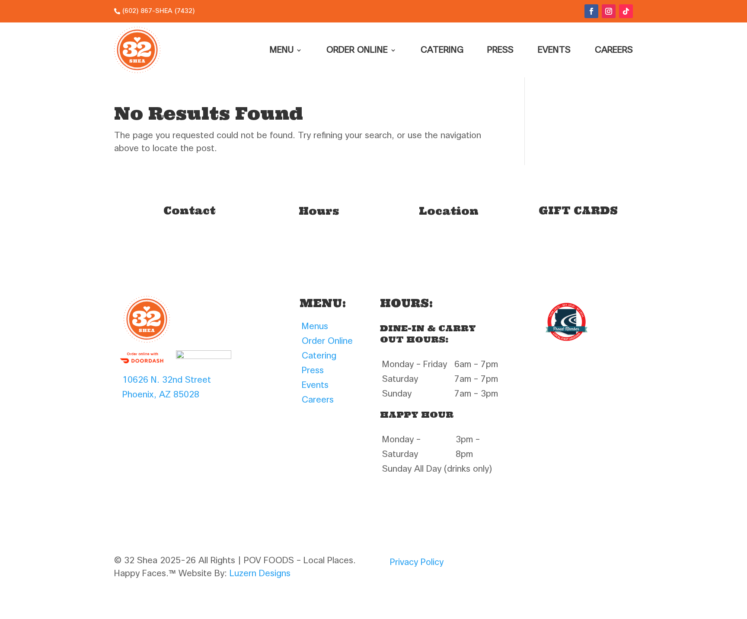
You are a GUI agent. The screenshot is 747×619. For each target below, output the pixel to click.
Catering (442, 50)
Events (554, 50)
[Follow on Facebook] (591, 11)
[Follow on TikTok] (626, 11)
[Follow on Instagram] (609, 11)
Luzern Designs (260, 573)
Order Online (357, 50)
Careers (614, 50)
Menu (282, 50)
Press (500, 50)
